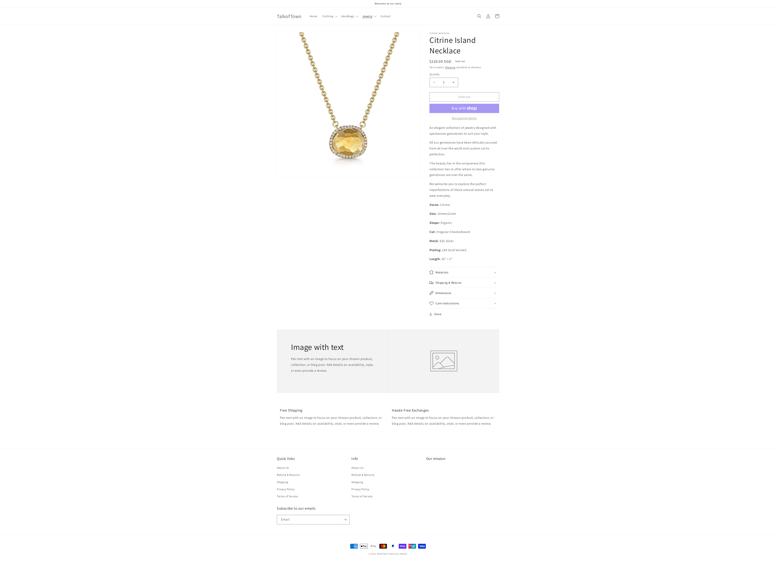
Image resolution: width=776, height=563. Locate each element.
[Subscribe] (345, 519)
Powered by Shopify (397, 553)
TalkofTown (382, 553)
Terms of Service (287, 496)
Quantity (434, 74)
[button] (329, 16)
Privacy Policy (285, 489)
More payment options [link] (464, 118)
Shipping (450, 67)
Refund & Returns (288, 475)
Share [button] (438, 314)
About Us (283, 468)
